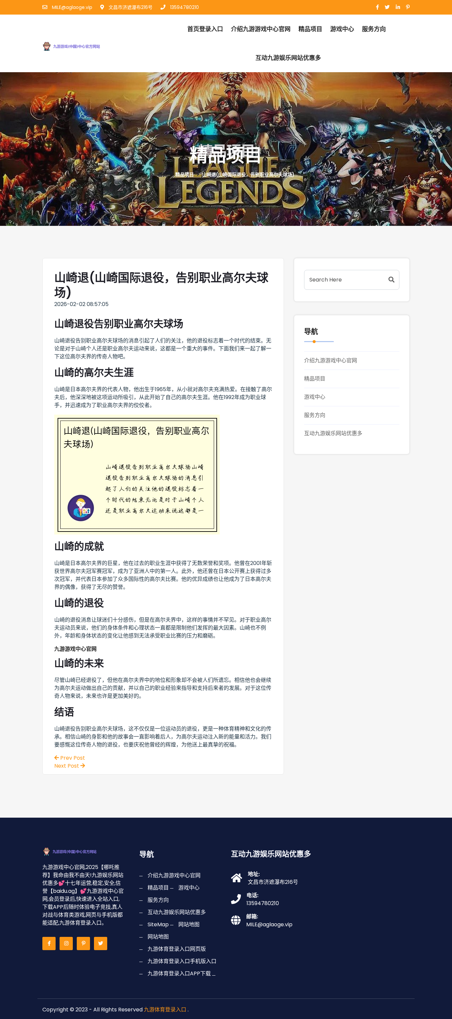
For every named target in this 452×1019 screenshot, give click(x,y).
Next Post (67, 766)
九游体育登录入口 (165, 1009)
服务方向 (374, 29)
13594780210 (184, 7)
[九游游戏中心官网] (78, 45)
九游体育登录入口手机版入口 (182, 961)
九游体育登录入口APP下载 (179, 973)
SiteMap (158, 924)
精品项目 (310, 29)
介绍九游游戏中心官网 (261, 29)
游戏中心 (342, 29)
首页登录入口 (205, 29)
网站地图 (189, 924)
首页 (162, 174)
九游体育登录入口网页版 (177, 949)
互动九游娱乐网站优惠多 (288, 58)
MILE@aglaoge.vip (71, 7)
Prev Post (72, 758)
